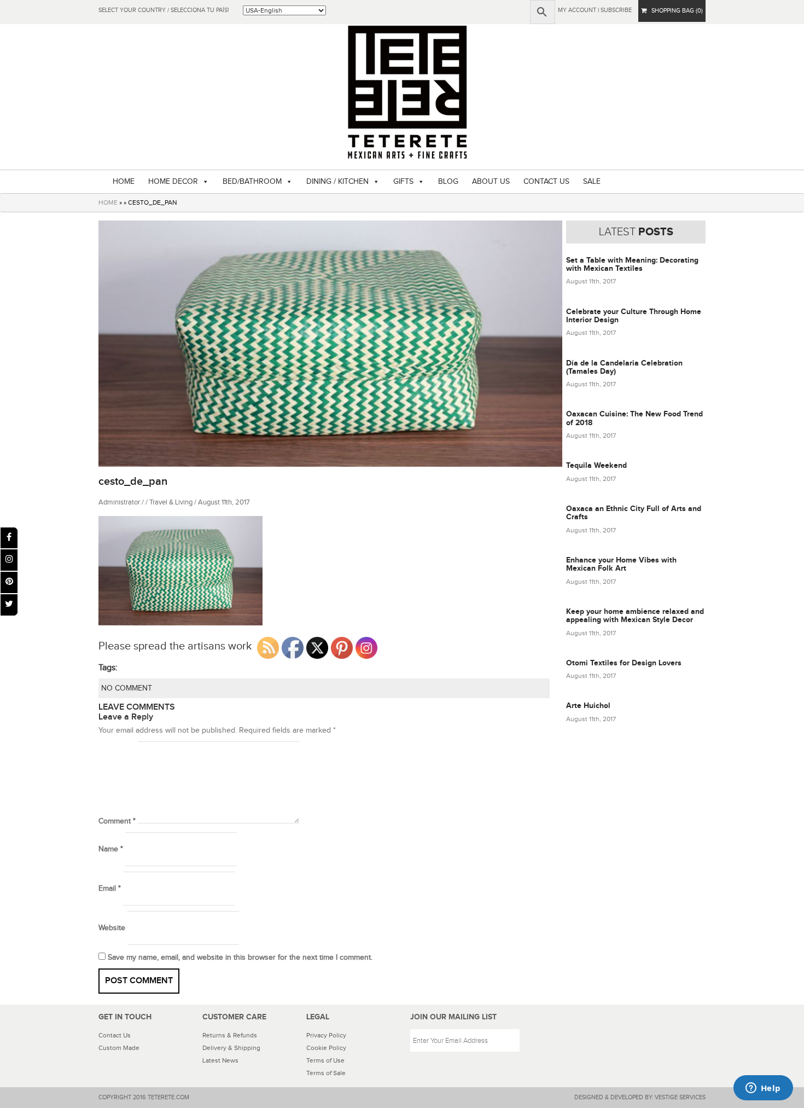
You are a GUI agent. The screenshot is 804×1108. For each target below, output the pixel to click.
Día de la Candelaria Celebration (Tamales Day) (624, 367)
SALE (592, 181)
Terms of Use (325, 1060)
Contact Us (114, 1035)
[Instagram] (9, 560)
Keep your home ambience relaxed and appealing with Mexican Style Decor (635, 615)
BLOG (448, 181)
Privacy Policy (326, 1035)
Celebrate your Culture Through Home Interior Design (633, 315)
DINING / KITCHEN (337, 181)
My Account (577, 10)
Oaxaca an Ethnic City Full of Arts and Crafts (633, 512)
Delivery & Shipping (231, 1048)
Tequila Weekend (596, 465)
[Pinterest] (9, 582)
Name (110, 849)
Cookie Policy (326, 1048)
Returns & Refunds (229, 1035)
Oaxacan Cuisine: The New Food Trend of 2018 (634, 418)
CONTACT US (546, 181)
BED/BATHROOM (252, 181)
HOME (124, 181)
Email (109, 888)
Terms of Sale (326, 1073)
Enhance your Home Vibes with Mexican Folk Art (621, 564)
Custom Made (118, 1048)
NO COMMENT (126, 688)
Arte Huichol (588, 705)
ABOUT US (491, 181)
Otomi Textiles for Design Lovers (623, 663)
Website (111, 928)
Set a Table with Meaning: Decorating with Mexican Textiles (632, 264)
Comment (117, 821)
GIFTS (403, 181)
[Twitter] (9, 605)
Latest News (220, 1060)
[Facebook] (9, 538)
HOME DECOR (173, 181)
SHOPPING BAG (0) (674, 10)
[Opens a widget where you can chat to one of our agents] (763, 1089)
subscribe (616, 10)
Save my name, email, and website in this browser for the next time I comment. (240, 957)
